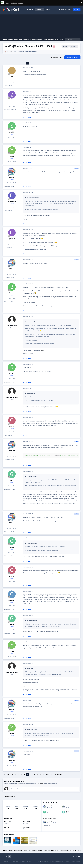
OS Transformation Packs (29, 51)
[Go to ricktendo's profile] (5, 51)
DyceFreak (12, 239)
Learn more (3, 3)
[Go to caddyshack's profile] (12, 594)
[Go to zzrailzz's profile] (12, 95)
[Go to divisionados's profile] (12, 195)
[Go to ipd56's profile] (63, 812)
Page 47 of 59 (58, 63)
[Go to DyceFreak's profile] (12, 232)
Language (6, 861)
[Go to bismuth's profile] (12, 287)
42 (12, 63)
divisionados (12, 202)
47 (27, 63)
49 (34, 63)
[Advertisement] (41, 25)
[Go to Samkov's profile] (44, 812)
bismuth (12, 293)
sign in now (40, 783)
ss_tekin (11, 132)
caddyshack (12, 600)
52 (43, 63)
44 (18, 63)
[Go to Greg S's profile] (12, 474)
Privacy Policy (15, 861)
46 (24, 63)
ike (12, 77)
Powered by (72, 861)
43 (15, 63)
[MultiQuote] (23, 86)
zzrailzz (11, 101)
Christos (12, 426)
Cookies (29, 861)
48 (30, 63)
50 (37, 63)
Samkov (49, 811)
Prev (8, 63)
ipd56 (67, 811)
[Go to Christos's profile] (12, 420)
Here (42, 350)
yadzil (12, 156)
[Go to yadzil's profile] (12, 150)
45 (21, 63)
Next (47, 63)
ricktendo (9, 51)
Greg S (12, 480)
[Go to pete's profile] (63, 806)
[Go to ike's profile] (12, 70)
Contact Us (22, 861)
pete (67, 806)
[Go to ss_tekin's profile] (12, 126)
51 (40, 63)
